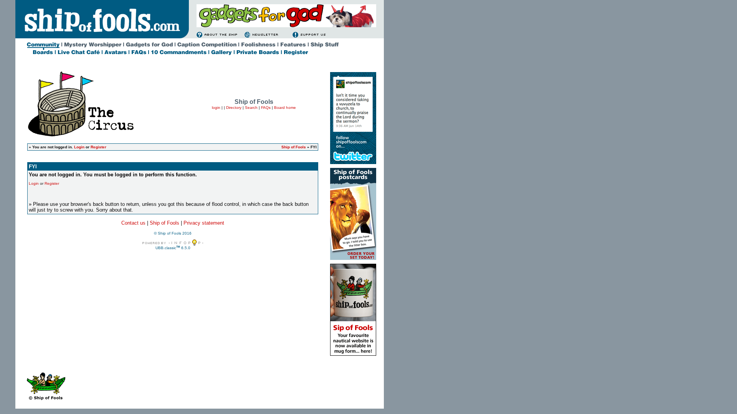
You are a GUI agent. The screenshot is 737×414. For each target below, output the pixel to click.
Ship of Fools (293, 147)
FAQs (266, 107)
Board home (285, 107)
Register (98, 147)
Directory (233, 107)
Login (79, 147)
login (216, 107)
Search (251, 107)
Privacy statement (203, 223)
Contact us (133, 223)
